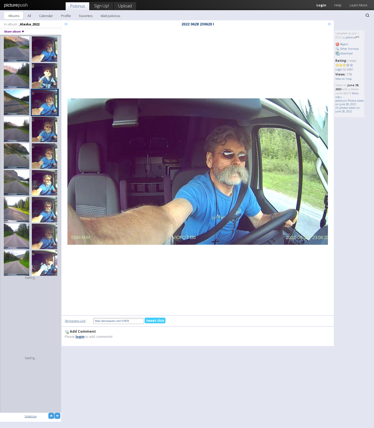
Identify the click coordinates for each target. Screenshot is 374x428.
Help (337, 5)
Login (321, 5)
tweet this (155, 320)
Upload (125, 6)
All (29, 15)
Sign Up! (101, 6)
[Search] (367, 15)
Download (346, 53)
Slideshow (31, 416)
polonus (351, 37)
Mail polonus (110, 15)
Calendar (46, 15)
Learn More (358, 5)
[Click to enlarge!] (197, 171)
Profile (66, 15)
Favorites (86, 15)
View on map (343, 79)
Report (343, 44)
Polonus (77, 6)
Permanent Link (75, 321)
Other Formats (349, 49)
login (80, 336)
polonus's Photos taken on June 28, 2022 (349, 102)
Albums (13, 15)
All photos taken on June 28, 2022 (347, 109)
